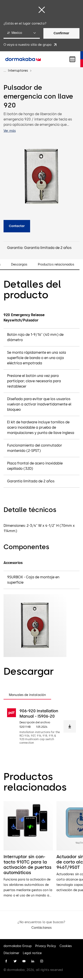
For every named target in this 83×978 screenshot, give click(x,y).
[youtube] (23, 961)
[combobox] (22, 33)
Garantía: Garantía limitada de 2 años (39, 248)
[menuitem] (23, 59)
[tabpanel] (41, 726)
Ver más (10, 131)
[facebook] (6, 961)
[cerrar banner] (41, 9)
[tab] (27, 695)
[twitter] (15, 961)
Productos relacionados (56, 264)
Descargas (19, 264)
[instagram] (41, 961)
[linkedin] (32, 961)
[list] (41, 849)
